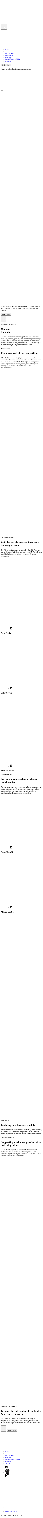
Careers (8, 57)
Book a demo (6, 65)
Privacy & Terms (11, 1511)
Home (7, 49)
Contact (8, 61)
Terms (7, 1463)
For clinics (9, 55)
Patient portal (9, 53)
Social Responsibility (12, 59)
